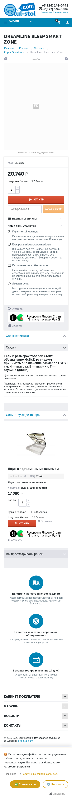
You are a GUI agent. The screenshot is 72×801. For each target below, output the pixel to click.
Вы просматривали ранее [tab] (24, 554)
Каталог (23, 48)
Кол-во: (12, 500)
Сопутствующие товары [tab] (23, 414)
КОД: (11, 163)
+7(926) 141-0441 (55, 5)
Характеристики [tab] (17, 335)
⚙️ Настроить (55, 784)
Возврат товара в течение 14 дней (36, 670)
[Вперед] (66, 59)
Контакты (46, 12)
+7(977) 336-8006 (55, 9)
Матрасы (39, 48)
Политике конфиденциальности (40, 773)
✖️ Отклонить (57, 793)
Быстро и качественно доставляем (36, 593)
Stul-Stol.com (25, 740)
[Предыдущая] (6, 59)
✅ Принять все (25, 784)
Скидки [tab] (11, 347)
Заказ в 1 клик (53, 209)
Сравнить (17, 325)
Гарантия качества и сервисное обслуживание (36, 633)
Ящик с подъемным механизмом (33, 468)
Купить (38, 199)
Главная (9, 48)
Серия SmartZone (14, 52)
